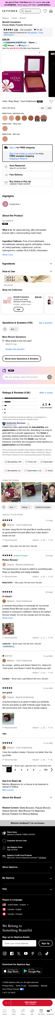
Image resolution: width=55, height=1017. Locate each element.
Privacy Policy (7, 985)
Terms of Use (21, 985)
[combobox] (30, 11)
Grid (42, 108)
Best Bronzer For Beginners (32, 810)
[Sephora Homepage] (10, 11)
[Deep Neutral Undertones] (31, 118)
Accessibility (33, 985)
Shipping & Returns (18, 158)
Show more (7, 254)
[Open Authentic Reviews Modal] (28, 423)
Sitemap (44, 985)
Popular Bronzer (42, 807)
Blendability (32, 32)
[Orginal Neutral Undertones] (11, 118)
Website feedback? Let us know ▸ (27, 823)
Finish (40, 32)
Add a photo (8, 790)
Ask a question (26, 29)
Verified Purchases (42, 507)
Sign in (13, 153)
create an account (27, 153)
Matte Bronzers (27, 807)
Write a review (46, 392)
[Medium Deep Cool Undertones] (24, 118)
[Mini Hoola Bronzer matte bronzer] (5, 139)
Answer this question (15, 349)
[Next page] (51, 769)
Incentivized (12, 499)
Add (18, 309)
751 (46, 769)
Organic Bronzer (10, 810)
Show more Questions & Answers (21, 358)
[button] (36, 42)
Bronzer (23, 18)
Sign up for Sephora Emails (16, 937)
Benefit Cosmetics (11, 22)
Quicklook (7, 303)
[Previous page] (3, 769)
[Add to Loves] (51, 101)
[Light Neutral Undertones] (5, 118)
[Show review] (32, 492)
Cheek (14, 18)
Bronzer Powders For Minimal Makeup (20, 813)
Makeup (5, 18)
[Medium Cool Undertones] (18, 118)
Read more (7, 617)
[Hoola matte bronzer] (5, 128)
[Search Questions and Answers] (5, 329)
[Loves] (45, 11)
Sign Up (46, 943)
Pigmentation (9, 34)
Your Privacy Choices (10, 989)
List (49, 108)
